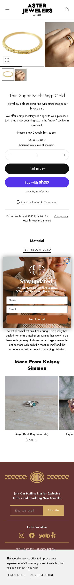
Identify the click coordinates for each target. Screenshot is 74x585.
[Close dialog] (67, 261)
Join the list (37, 319)
